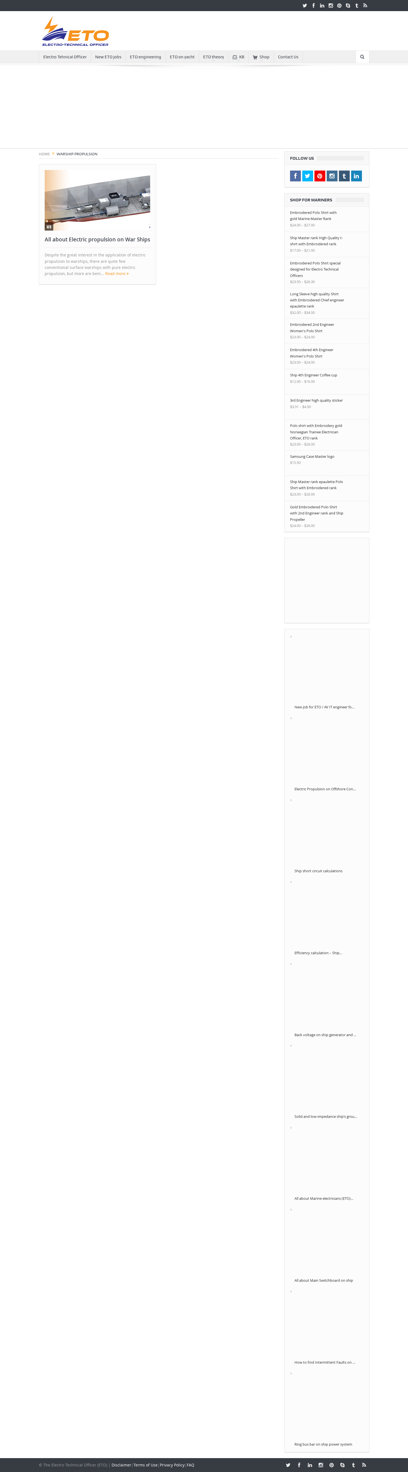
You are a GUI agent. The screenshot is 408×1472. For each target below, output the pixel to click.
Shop (265, 56)
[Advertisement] (204, 109)
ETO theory (213, 56)
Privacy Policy (172, 1465)
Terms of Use (146, 1465)
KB (241, 56)
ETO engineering (145, 56)
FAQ (190, 1465)
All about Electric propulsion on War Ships (97, 239)
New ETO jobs (108, 56)
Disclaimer (121, 1465)
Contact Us (288, 56)
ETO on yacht (182, 56)
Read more (116, 273)
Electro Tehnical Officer (65, 56)
